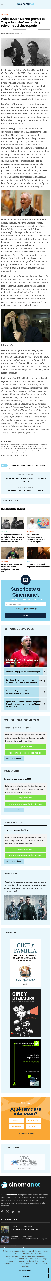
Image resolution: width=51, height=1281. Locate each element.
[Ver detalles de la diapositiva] (24, 1162)
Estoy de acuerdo (26, 1270)
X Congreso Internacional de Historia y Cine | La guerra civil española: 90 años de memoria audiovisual (12, 538)
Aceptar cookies (25, 746)
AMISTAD (16, 1120)
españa (43, 466)
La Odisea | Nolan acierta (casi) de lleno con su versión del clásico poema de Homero (24, 681)
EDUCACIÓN (33, 1120)
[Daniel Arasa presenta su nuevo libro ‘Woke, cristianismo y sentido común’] (12, 553)
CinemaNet (6, 441)
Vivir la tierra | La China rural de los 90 (25, 1229)
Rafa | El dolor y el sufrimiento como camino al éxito (22, 661)
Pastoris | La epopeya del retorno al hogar (23, 672)
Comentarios (11, 500)
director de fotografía (30, 466)
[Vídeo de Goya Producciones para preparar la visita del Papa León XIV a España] (38, 523)
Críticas (30, 561)
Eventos (4, 531)
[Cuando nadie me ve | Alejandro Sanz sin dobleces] (38, 553)
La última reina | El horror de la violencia (25, 491)
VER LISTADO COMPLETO (25, 1134)
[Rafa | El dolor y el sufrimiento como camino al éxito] (25, 651)
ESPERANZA (16, 1126)
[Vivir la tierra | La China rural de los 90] (5, 1229)
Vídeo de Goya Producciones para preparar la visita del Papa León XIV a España (37, 538)
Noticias (4, 14)
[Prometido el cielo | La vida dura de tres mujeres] (5, 1239)
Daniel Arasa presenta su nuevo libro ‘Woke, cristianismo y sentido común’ (11, 568)
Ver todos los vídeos (14, 759)
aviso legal (33, 609)
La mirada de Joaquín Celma (21, 1226)
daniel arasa (15, 466)
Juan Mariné (5, 469)
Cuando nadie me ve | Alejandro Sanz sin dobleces (38, 565)
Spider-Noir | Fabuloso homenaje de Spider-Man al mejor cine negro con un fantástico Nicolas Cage (23, 704)
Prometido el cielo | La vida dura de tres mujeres (29, 1239)
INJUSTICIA (33, 1126)
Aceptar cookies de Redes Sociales (25, 752)
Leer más (26, 1276)
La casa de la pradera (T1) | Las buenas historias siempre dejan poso (22, 692)
